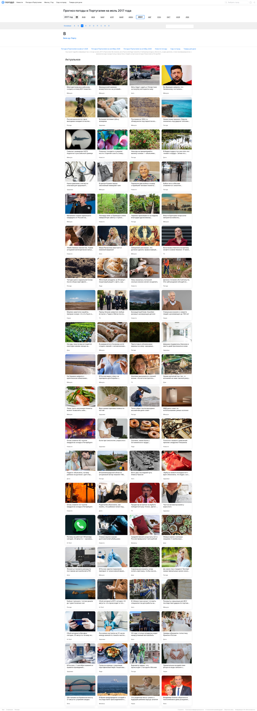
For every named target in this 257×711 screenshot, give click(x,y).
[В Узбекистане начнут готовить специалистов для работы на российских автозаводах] (145, 594)
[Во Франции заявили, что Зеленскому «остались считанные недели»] (177, 80)
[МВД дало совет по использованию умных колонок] (177, 401)
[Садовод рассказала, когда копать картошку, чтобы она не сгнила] (145, 562)
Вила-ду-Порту (69, 38)
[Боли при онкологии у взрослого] (112, 434)
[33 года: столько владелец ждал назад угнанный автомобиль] (145, 626)
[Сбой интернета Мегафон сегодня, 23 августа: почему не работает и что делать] (80, 626)
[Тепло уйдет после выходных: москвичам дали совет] (145, 401)
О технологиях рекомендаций (213, 709)
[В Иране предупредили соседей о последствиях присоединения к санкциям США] (112, 691)
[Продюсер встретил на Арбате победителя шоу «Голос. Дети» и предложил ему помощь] (145, 498)
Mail (3, 709)
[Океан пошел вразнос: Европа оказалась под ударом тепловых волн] (177, 112)
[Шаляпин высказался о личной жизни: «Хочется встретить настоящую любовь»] (145, 369)
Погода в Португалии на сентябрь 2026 (105, 49)
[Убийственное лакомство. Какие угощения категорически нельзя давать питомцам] (80, 241)
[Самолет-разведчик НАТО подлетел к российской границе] (80, 144)
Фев (93, 17)
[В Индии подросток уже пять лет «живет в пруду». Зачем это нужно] (177, 144)
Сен (159, 17)
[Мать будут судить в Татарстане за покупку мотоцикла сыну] (145, 80)
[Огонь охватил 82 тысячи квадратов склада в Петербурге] (80, 434)
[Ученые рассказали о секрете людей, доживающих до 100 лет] (177, 305)
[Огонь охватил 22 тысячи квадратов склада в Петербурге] (80, 498)
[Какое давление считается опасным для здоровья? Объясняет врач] (80, 177)
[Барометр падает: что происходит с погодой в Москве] (145, 658)
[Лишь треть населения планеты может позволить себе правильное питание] (80, 401)
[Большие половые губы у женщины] (112, 112)
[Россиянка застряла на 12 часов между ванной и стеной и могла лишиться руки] (112, 626)
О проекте (181, 709)
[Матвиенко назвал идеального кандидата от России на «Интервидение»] (80, 209)
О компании (9, 709)
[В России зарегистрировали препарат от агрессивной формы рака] (112, 562)
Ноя (178, 17)
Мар (102, 17)
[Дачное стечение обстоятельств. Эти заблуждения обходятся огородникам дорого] (177, 273)
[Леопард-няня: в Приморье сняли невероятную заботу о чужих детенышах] (112, 209)
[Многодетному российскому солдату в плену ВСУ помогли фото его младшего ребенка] (80, 80)
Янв (83, 17)
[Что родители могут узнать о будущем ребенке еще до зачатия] (145, 691)
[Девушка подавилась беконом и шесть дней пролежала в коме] (177, 337)
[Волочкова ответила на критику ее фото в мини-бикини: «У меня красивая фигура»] (177, 241)
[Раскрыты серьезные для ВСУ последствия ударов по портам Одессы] (177, 594)
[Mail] (3, 2)
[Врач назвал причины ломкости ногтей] (112, 401)
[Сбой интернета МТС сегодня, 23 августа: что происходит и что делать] (112, 594)
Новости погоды (161, 49)
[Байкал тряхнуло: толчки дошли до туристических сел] (80, 594)
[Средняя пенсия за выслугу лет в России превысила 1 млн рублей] (145, 530)
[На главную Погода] (9, 2)
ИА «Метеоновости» (249, 709)
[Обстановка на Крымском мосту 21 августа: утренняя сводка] (80, 691)
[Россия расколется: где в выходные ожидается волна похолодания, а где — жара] (80, 112)
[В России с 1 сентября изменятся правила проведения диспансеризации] (80, 658)
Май (121, 17)
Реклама (17, 709)
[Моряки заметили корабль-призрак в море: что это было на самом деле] (80, 305)
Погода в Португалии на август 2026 (74, 49)
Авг (149, 17)
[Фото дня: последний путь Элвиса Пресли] (145, 466)
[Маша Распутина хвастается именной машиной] (112, 241)
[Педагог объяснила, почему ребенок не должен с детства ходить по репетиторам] (80, 466)
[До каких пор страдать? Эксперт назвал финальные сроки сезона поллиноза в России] (177, 562)
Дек (187, 17)
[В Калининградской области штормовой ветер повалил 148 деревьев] (112, 466)
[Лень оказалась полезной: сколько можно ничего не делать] (145, 273)
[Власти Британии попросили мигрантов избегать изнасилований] (177, 209)
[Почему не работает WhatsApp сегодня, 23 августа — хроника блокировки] (80, 530)
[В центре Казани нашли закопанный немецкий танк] (112, 177)
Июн (131, 17)
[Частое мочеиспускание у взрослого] (177, 498)
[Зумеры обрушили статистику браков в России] (177, 626)
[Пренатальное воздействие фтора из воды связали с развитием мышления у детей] (177, 658)
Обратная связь (228, 709)
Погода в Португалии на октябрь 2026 (138, 49)
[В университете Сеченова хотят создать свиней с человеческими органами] (112, 337)
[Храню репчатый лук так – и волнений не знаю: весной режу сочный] (177, 369)
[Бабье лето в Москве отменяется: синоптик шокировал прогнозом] (177, 177)
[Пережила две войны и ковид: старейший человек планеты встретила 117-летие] (145, 177)
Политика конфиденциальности (194, 709)
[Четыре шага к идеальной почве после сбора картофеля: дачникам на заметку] (80, 273)
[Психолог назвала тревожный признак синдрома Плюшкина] (177, 434)
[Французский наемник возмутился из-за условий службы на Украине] (112, 80)
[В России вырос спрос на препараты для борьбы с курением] (112, 369)
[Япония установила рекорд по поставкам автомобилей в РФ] (80, 562)
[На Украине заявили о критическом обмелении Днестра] (80, 369)
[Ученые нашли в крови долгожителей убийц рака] (112, 530)
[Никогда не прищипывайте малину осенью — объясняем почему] (145, 144)
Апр (112, 17)
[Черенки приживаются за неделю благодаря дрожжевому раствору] (145, 209)
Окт (168, 17)
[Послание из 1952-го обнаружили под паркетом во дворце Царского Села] (145, 112)
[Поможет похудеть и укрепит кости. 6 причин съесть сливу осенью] (112, 144)
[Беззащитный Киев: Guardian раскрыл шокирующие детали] (145, 305)
